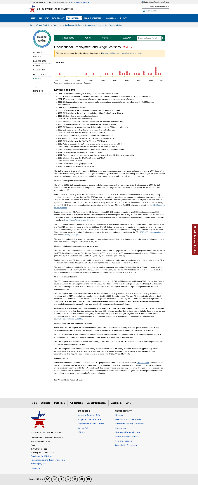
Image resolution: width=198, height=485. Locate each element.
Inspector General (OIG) (89, 415)
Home (34, 402)
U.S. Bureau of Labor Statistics (55, 9)
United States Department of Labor (156, 2)
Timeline (37, 83)
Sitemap (119, 415)
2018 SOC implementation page (152, 232)
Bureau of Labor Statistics (40, 25)
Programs (107, 38)
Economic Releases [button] (93, 18)
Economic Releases (96, 402)
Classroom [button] (111, 18)
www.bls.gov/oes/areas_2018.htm (69, 319)
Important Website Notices (127, 436)
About (88, 38)
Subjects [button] (43, 18)
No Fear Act (83, 428)
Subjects (45, 402)
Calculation (39, 70)
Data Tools (59, 402)
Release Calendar (154, 6)
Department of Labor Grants (91, 423)
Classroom (116, 402)
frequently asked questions (72, 235)
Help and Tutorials (123, 440)
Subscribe (165, 6)
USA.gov (81, 432)
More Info (38, 91)
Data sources (39, 61)
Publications (57, 25)
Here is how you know (79, 2)
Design (36, 66)
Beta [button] (122, 18)
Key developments (41, 87)
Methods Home (67, 38)
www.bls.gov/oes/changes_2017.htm (79, 220)
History (37, 79)
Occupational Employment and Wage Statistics (103, 25)
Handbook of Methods (73, 25)
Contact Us (35, 468)
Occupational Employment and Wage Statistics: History (122, 53)
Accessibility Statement (126, 445)
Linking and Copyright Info (127, 432)
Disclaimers (120, 428)
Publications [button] (73, 18)
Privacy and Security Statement (129, 423)
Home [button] (32, 18)
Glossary (127, 38)
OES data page (143, 363)
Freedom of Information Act (128, 419)
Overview (37, 52)
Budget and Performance (89, 419)
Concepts (38, 57)
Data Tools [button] (57, 18)
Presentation (39, 74)
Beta (128, 402)
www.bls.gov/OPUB (39, 463)
